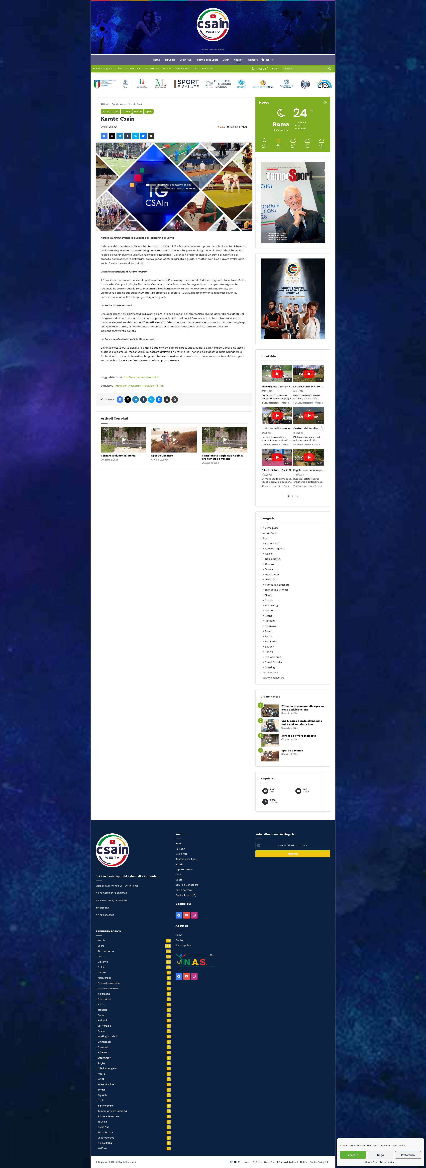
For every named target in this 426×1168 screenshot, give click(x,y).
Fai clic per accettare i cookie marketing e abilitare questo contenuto (174, 186)
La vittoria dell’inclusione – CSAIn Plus (277, 428)
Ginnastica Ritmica (276, 590)
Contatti (253, 59)
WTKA (101, 1079)
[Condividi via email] (151, 136)
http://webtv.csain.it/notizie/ (141, 377)
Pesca (268, 631)
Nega (380, 1155)
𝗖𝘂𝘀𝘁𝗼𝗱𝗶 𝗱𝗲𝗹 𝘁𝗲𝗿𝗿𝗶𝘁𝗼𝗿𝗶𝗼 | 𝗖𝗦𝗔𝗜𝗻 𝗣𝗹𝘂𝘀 (308, 428)
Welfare (102, 1148)
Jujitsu (269, 610)
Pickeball (270, 621)
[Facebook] (104, 136)
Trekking (270, 667)
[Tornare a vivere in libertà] (123, 440)
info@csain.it (102, 907)
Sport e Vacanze (162, 455)
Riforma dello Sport (207, 59)
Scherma (103, 1052)
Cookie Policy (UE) (186, 895)
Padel (268, 615)
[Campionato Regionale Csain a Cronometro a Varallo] (224, 440)
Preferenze (408, 1155)
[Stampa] (174, 399)
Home (156, 59)
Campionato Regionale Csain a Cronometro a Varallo (222, 457)
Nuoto (269, 595)
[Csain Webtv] (213, 24)
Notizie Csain (152, 68)
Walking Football (107, 1036)
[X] (112, 136)
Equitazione (272, 574)
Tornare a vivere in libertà (118, 455)
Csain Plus (185, 59)
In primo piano (134, 68)
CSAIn (226, 59)
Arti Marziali (272, 543)
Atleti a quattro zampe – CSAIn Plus (277, 386)
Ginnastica (271, 579)
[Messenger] (143, 136)
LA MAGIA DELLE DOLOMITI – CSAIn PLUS (308, 386)
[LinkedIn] (119, 136)
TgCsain (102, 1121)
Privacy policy (387, 1162)
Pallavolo (270, 626)
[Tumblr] (127, 136)
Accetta (353, 1155)
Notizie (238, 59)
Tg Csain (170, 59)
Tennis (269, 652)
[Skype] (135, 136)
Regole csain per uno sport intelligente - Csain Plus (308, 470)
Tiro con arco (273, 657)
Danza (269, 569)
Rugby (269, 636)
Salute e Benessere (202, 68)
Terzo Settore (181, 68)
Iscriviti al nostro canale (213, 49)
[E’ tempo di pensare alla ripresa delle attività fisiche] (270, 710)
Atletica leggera (274, 548)
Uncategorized (106, 1137)
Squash (269, 646)
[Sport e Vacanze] (174, 440)
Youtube (148, 385)
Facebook (121, 385)
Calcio (269, 553)
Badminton (104, 1057)
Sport (166, 68)
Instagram (134, 385)
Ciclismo (270, 564)
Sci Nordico (272, 641)
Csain (101, 1100)
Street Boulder (273, 662)
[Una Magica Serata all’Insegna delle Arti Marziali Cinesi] (270, 725)
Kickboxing (271, 605)
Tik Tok (159, 385)
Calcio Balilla (272, 559)
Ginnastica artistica (277, 584)
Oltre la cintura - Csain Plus (277, 470)
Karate (123, 104)
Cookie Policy (372, 1162)
